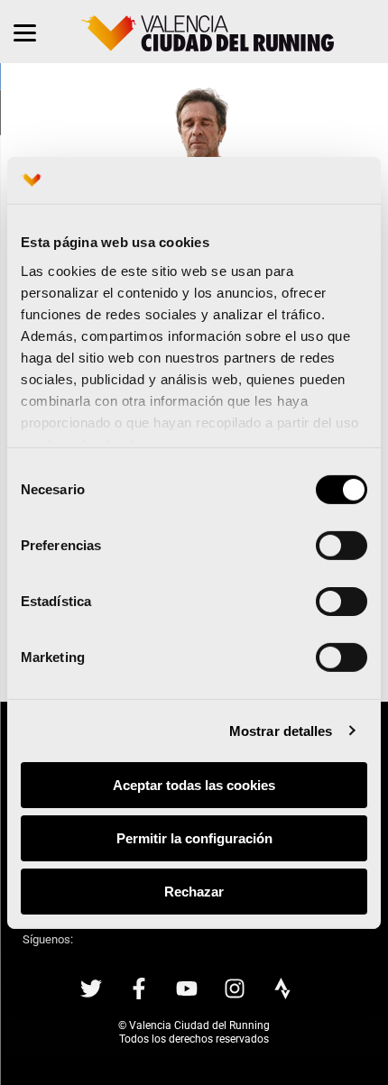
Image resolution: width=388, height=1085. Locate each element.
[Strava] (282, 988)
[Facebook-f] (139, 988)
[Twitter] (91, 988)
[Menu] (25, 31)
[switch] (341, 545)
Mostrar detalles (281, 730)
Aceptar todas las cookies (194, 785)
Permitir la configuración (194, 838)
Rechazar (194, 890)
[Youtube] (186, 988)
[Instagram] (234, 988)
